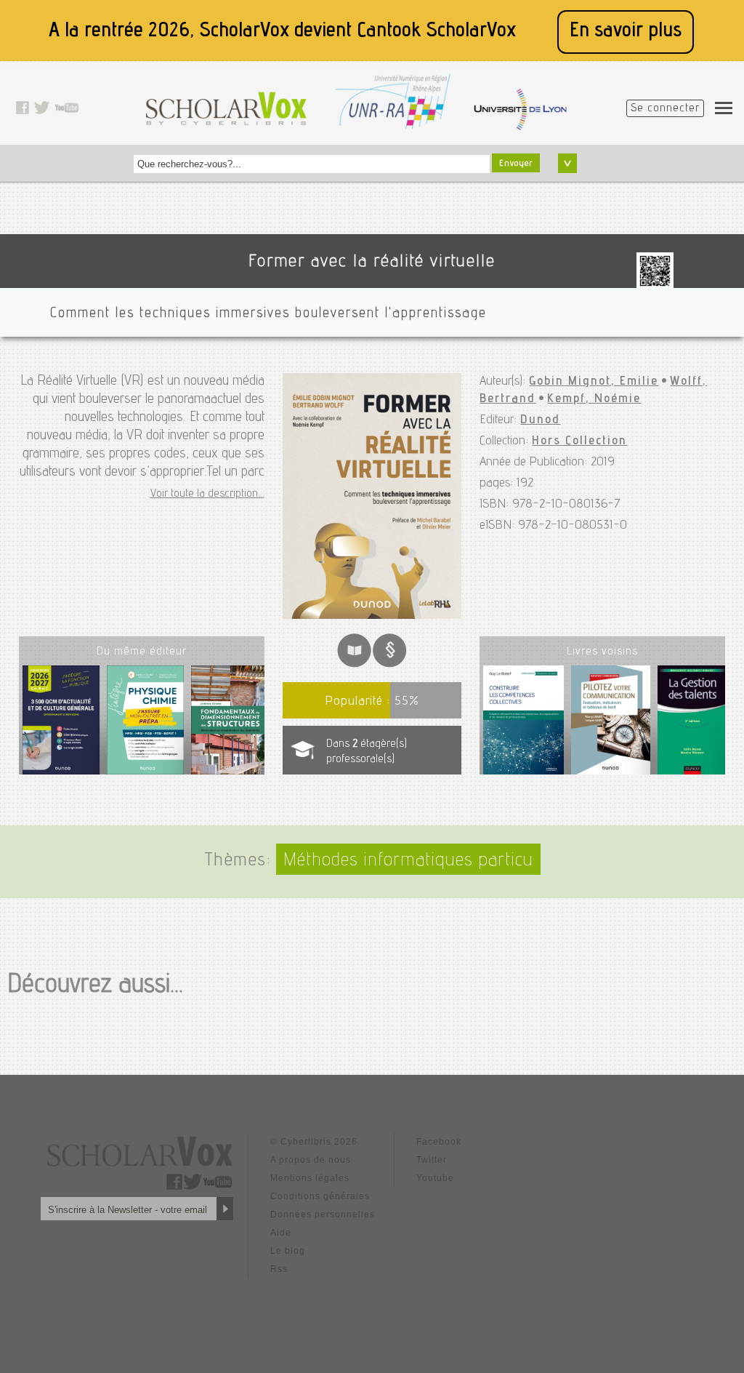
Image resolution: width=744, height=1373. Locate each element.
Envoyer (516, 163)
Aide (280, 1233)
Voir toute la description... (207, 494)
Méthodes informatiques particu (408, 861)
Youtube (435, 1178)
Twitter (431, 1160)
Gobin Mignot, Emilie (593, 381)
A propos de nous (310, 1160)
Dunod (540, 420)
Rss (279, 1269)
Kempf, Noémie (594, 399)
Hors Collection (579, 441)
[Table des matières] (390, 664)
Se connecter (665, 109)
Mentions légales (309, 1178)
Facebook (438, 1142)
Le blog (287, 1251)
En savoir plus (626, 31)
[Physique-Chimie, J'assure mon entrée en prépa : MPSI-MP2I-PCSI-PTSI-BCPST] (145, 725)
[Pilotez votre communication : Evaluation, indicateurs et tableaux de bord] (610, 722)
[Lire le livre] (354, 664)
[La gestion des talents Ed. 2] (692, 722)
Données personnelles (322, 1214)
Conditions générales (320, 1196)
